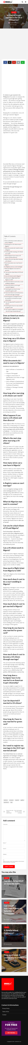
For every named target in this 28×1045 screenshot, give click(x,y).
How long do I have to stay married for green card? (13, 306)
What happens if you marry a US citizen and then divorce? (13, 256)
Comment (5, 824)
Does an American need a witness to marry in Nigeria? (14, 241)
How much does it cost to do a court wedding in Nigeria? (14, 282)
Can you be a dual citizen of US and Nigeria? (14, 273)
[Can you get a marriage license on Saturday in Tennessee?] (14, 911)
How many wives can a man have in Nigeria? (13, 263)
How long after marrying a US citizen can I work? (14, 252)
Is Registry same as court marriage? (13, 266)
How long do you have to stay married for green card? (12, 290)
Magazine (14, 12)
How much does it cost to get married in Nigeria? (12, 286)
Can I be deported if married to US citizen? (13, 302)
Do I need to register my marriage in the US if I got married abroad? (14, 310)
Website (4, 854)
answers (11, 800)
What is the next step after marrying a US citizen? (14, 260)
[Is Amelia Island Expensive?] (14, 935)
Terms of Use (5, 1011)
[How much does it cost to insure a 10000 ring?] (14, 960)
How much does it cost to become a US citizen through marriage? (14, 293)
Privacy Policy (5, 1008)
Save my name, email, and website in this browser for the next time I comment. (13, 862)
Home (5, 7)
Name (4, 842)
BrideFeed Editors (14, 22)
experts (17, 800)
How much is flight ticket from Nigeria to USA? (12, 278)
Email (4, 848)
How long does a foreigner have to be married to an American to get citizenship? (13, 298)
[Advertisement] (14, 44)
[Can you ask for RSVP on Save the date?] (14, 886)
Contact (4, 1014)
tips (11, 802)
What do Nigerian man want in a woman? (13, 269)
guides (22, 800)
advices (6, 800)
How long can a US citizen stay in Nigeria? (13, 245)
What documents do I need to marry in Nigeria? (14, 249)
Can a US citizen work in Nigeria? (13, 276)
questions (6, 802)
